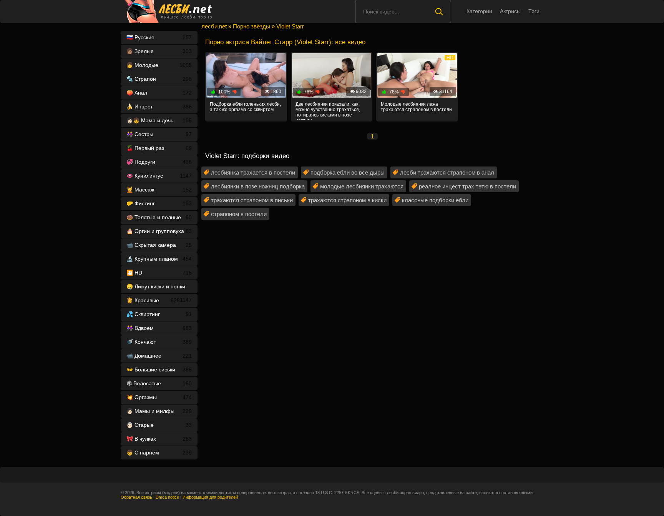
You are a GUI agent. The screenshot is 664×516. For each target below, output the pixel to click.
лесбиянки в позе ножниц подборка (258, 186)
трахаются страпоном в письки (252, 200)
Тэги (534, 11)
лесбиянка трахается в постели (253, 172)
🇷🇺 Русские (159, 37)
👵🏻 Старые (159, 425)
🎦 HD (159, 273)
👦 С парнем (159, 452)
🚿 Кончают (159, 342)
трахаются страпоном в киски (347, 200)
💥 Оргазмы (159, 397)
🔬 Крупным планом (159, 259)
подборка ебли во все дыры (347, 172)
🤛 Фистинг (159, 203)
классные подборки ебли (435, 200)
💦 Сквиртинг (159, 314)
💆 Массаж (159, 189)
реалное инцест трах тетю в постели (467, 186)
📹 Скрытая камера (159, 245)
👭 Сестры (159, 134)
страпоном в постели (239, 214)
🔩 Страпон (159, 79)
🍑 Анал (159, 93)
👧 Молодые (159, 65)
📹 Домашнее (159, 356)
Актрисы (510, 11)
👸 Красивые (153, 300)
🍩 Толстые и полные (159, 217)
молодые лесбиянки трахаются (361, 186)
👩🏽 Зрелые (159, 51)
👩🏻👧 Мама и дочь (159, 120)
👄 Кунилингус (159, 176)
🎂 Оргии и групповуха (159, 231)
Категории (479, 11)
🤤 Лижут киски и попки (159, 288)
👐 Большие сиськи (159, 369)
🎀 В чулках (159, 439)
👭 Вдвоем (159, 328)
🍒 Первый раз (159, 148)
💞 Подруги (159, 162)
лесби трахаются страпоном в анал (447, 172)
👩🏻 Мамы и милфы (159, 411)
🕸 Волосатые (159, 383)
